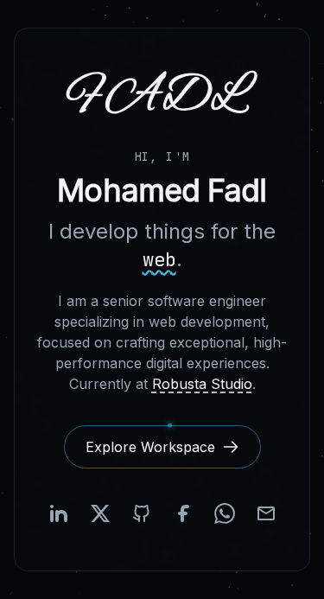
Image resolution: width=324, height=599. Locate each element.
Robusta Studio (202, 383)
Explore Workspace (150, 447)
